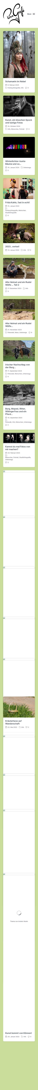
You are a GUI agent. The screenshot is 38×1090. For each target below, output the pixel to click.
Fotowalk (11, 332)
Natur (16, 332)
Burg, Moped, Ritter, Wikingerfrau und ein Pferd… (15, 411)
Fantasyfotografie (14, 88)
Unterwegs (27, 167)
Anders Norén (23, 921)
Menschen (14, 129)
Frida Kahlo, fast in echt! (17, 202)
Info (22, 88)
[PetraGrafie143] (13, 13)
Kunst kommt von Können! (18, 1033)
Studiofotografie (10, 212)
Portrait (21, 129)
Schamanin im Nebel (15, 81)
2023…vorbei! (12, 246)
